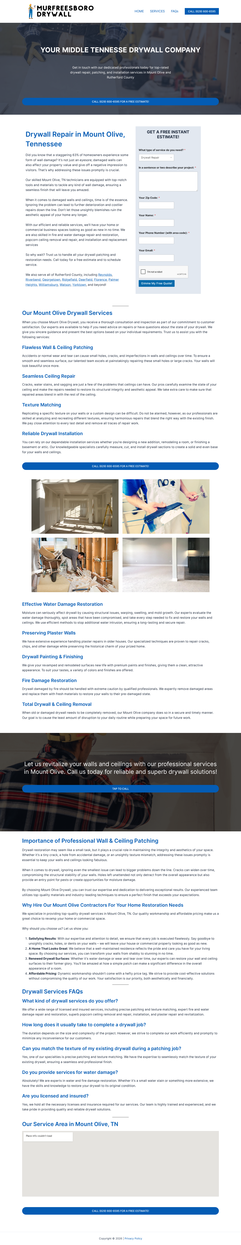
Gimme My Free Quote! (156, 283)
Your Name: (147, 215)
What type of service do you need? (162, 150)
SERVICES (157, 11)
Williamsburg (48, 285)
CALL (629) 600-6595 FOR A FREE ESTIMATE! (120, 101)
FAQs (174, 11)
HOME (139, 11)
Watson (65, 285)
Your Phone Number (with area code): (164, 232)
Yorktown (79, 285)
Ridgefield (69, 280)
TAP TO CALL (120, 788)
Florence (100, 280)
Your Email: (147, 250)
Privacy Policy (133, 1238)
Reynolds (105, 275)
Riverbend (33, 280)
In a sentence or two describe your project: (167, 167)
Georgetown (51, 280)
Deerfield (85, 280)
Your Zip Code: (149, 197)
